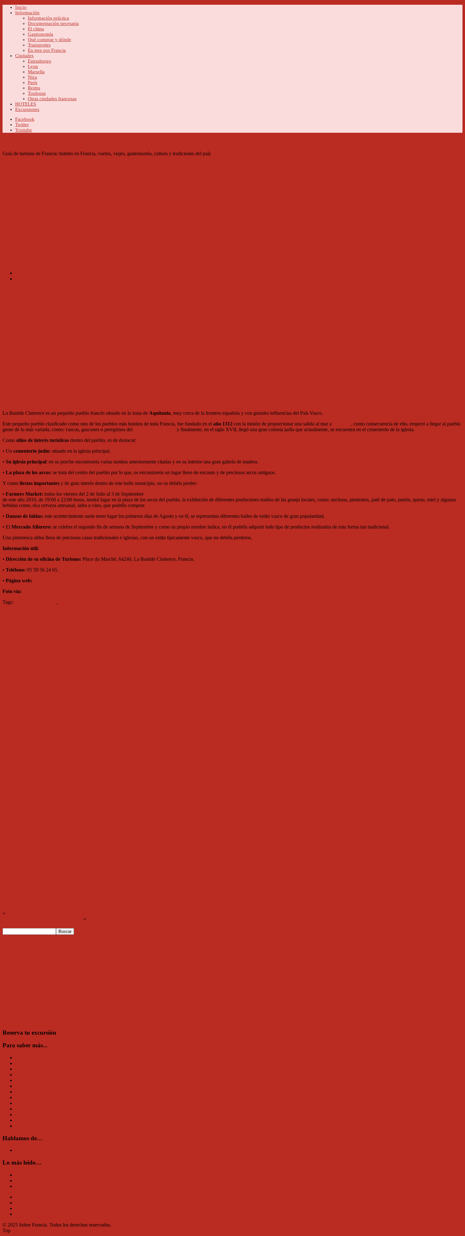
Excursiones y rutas (34, 1069)
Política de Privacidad (37, 1197)
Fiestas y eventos (32, 1074)
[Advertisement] (192, 200)
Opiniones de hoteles (36, 1120)
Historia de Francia (34, 1097)
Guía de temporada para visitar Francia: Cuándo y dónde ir (73, 1150)
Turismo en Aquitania (80, 602)
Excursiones (27, 109)
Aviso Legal (27, 1202)
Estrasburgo (39, 61)
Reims (34, 87)
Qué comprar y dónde (49, 39)
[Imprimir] (5, 613)
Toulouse (37, 93)
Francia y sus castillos (37, 1175)
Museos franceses (32, 1114)
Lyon (33, 66)
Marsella (36, 71)
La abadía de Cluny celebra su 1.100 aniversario (54, 913)
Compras (24, 1063)
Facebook (24, 119)
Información (27, 12)
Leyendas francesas (34, 1103)
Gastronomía (40, 34)
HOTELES (25, 104)
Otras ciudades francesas (52, 98)
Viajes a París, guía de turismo (45, 1180)
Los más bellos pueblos (38, 1108)
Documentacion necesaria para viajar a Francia (61, 1186)
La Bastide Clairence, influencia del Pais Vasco (103, 257)
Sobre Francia (34, 144)
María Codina (29, 273)
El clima (36, 28)
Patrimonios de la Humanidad (44, 1126)
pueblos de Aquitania (36, 602)
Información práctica (48, 18)
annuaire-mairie (38, 591)
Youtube (23, 129)
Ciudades (24, 55)
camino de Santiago (155, 429)
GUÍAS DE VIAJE (35, 1091)
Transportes (39, 44)
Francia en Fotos (31, 1080)
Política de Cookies (34, 1208)
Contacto (24, 1214)
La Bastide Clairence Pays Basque (68, 580)
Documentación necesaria (53, 23)
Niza (32, 77)
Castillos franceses (33, 1057)
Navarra (342, 423)
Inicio (21, 7)
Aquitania (25, 278)
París (32, 82)
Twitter (22, 124)
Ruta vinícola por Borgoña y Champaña (42, 918)
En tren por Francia (47, 50)
